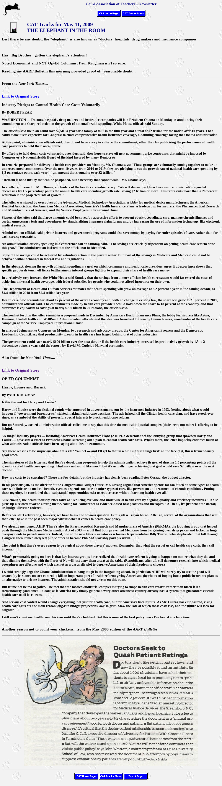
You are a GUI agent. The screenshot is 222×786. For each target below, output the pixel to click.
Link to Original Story (20, 96)
